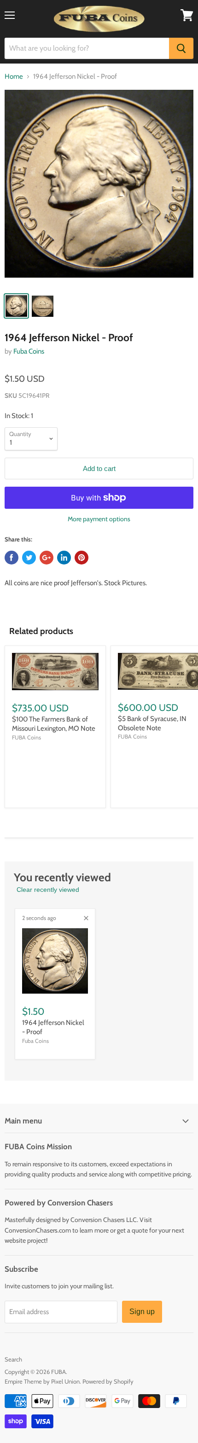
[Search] (181, 48)
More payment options (99, 519)
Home (14, 77)
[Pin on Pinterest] (81, 557)
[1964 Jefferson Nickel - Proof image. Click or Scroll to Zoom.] (99, 188)
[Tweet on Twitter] (29, 557)
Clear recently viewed (48, 889)
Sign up (142, 1311)
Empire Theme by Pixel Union (42, 1381)
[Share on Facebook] (11, 557)
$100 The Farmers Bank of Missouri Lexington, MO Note (53, 724)
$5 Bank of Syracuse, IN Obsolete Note (152, 723)
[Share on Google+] (46, 557)
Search (13, 1359)
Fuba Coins (28, 351)
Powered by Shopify (108, 1381)
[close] (86, 918)
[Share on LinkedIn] (64, 557)
